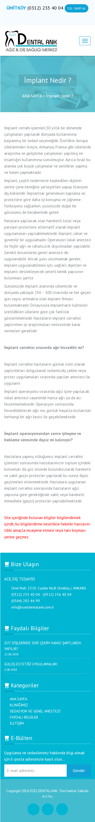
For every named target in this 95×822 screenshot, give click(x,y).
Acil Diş (47, 796)
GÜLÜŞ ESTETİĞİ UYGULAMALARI (30, 664)
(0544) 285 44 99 (25, 600)
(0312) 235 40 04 (46, 8)
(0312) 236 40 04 (57, 594)
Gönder (79, 770)
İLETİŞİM (17, 723)
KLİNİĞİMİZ (19, 705)
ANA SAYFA (18, 699)
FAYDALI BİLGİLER (24, 717)
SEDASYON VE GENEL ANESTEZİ (35, 711)
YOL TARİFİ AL (76, 8)
